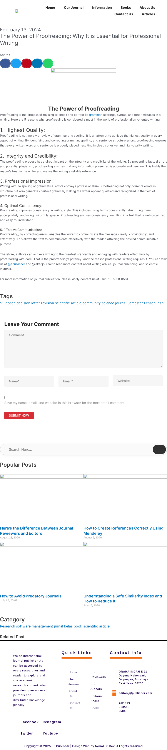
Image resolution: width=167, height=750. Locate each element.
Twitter (26, 733)
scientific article (96, 626)
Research (7, 626)
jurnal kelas (63, 626)
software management (34, 626)
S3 (2, 303)
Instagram (52, 722)
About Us (147, 7)
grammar (95, 114)
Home (50, 7)
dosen (10, 303)
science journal (114, 303)
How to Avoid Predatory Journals (31, 596)
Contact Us (123, 14)
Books (126, 7)
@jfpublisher (16, 264)
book (78, 626)
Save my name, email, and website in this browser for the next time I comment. (64, 403)
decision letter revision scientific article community (59, 303)
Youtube (50, 733)
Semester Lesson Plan (145, 303)
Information (102, 7)
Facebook (29, 722)
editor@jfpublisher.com (135, 693)
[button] (5, 63)
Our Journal (74, 7)
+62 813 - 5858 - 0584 (124, 707)
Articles (148, 14)
